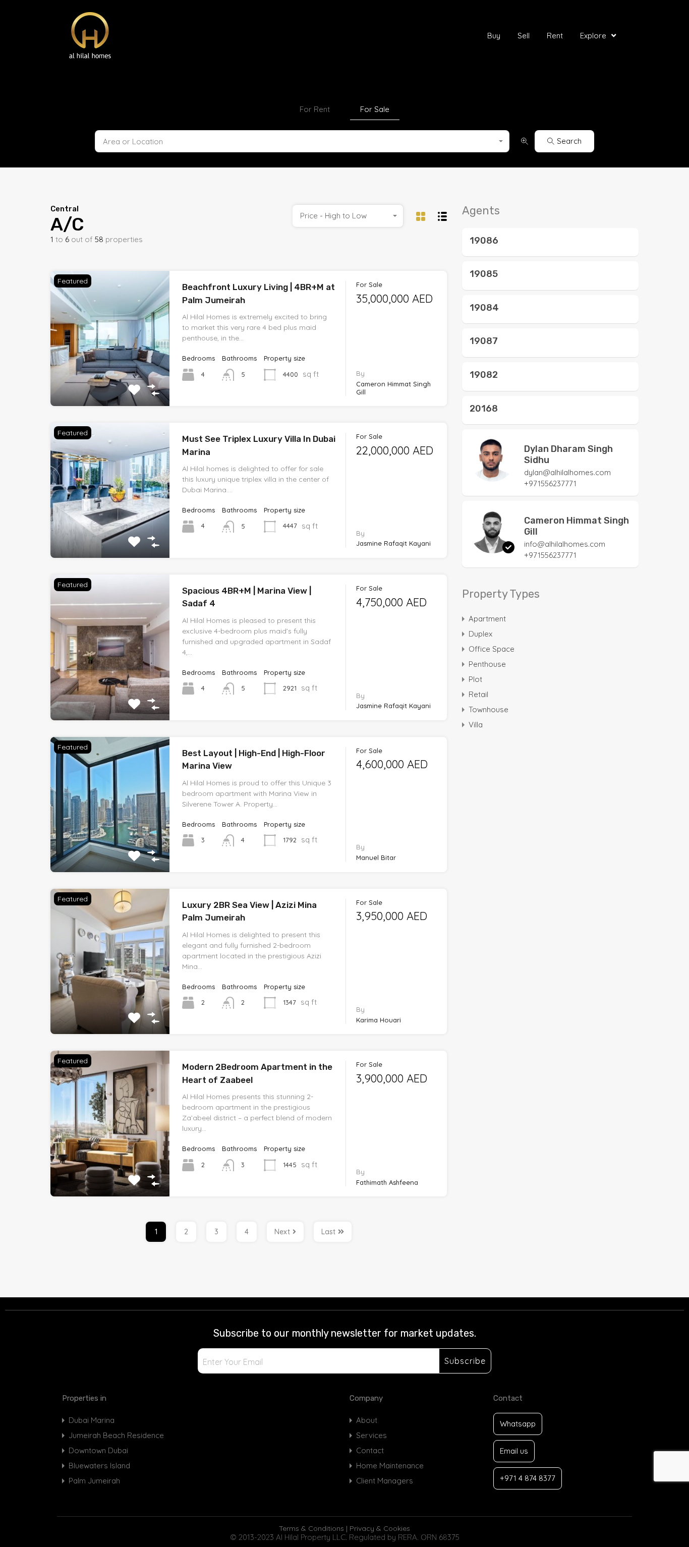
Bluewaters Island (99, 1465)
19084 (484, 307)
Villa (476, 724)
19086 (484, 240)
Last (328, 1231)
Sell (524, 35)
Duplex (480, 634)
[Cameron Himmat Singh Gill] (492, 548)
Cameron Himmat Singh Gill (576, 526)
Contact (370, 1450)
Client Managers (384, 1480)
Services (371, 1435)
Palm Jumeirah (94, 1480)
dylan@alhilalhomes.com (567, 472)
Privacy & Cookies (380, 1528)
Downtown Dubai (98, 1450)
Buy (493, 35)
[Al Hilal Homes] (113, 35)
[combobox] (302, 141)
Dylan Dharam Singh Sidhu (568, 454)
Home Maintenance (390, 1465)
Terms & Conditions (311, 1528)
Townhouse (488, 709)
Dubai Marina (91, 1420)
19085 (484, 273)
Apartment (487, 618)
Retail (478, 694)
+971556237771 (550, 483)
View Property (110, 378)
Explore (593, 35)
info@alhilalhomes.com (564, 544)
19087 (484, 341)
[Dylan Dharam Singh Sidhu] (492, 477)
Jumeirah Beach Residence (116, 1435)
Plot (475, 679)
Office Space (491, 649)
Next (282, 1231)
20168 (484, 408)
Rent (555, 35)
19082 (484, 374)
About (366, 1420)
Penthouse (487, 664)
